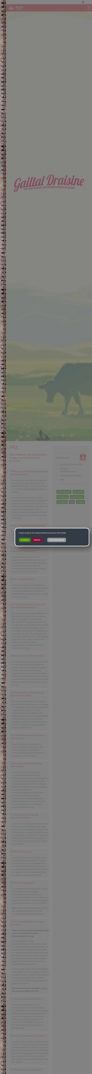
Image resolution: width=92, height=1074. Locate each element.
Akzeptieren (25, 540)
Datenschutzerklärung (56, 540)
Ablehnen (37, 540)
